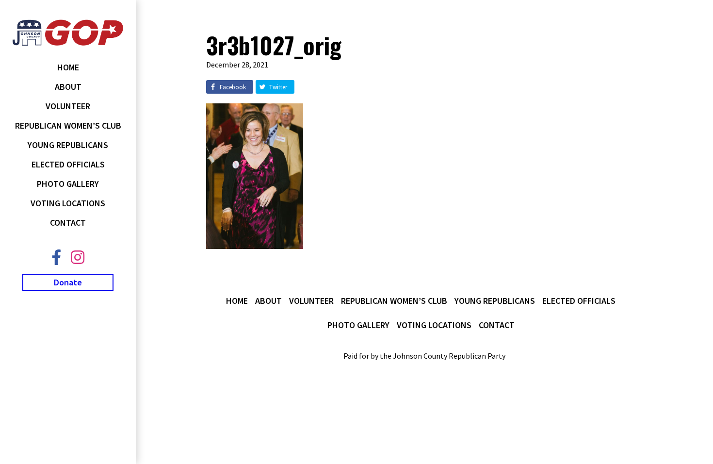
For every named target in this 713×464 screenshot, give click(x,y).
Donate (68, 282)
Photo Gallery (68, 183)
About (68, 86)
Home (68, 67)
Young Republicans (68, 144)
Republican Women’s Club (68, 125)
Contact (68, 222)
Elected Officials (68, 164)
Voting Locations (68, 203)
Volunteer (68, 106)
